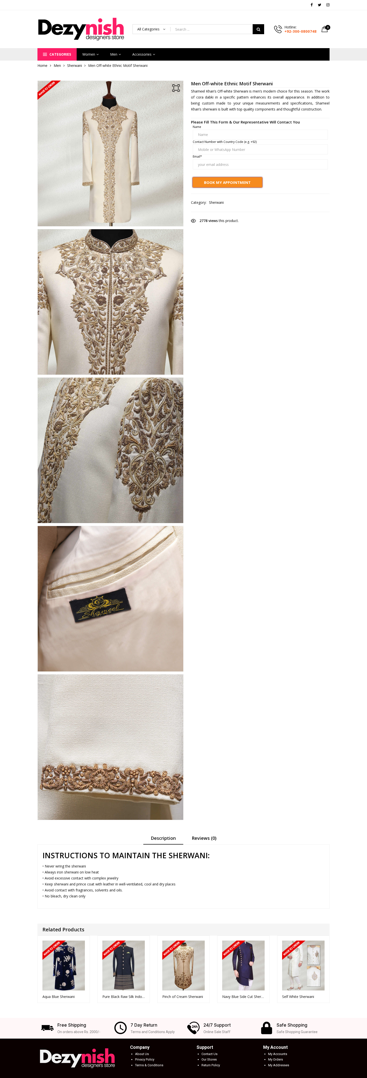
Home (42, 65)
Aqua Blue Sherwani (58, 996)
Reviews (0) (204, 838)
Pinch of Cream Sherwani (182, 996)
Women (88, 54)
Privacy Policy (144, 1059)
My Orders (275, 1059)
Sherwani (74, 65)
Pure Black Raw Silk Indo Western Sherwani (123, 996)
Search (258, 29)
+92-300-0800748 (300, 31)
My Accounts (277, 1054)
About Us (142, 1054)
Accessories (142, 54)
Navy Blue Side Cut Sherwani (243, 996)
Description (163, 838)
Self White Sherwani (298, 996)
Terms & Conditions (149, 1065)
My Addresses (278, 1065)
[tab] (163, 840)
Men (113, 54)
